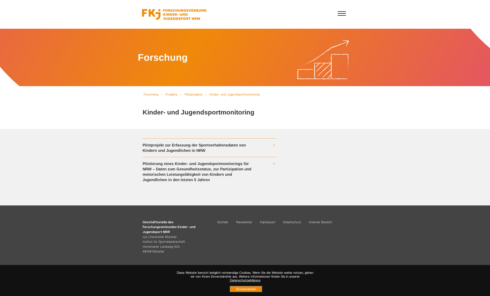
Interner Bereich (320, 222)
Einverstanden (246, 289)
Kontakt (222, 222)
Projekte (171, 94)
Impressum (267, 222)
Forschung (151, 94)
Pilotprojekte (194, 94)
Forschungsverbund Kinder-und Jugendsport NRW (174, 14)
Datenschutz (292, 222)
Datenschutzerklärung (245, 280)
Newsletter (244, 222)
